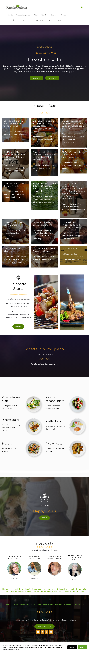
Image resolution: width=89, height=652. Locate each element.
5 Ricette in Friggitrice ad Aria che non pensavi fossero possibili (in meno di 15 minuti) (44, 126)
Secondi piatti (37, 589)
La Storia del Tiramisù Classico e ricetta (44, 249)
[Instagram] (46, 632)
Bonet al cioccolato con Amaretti (13, 223)
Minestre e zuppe (17, 592)
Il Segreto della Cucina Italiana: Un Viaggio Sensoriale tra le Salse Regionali (44, 187)
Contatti (69, 604)
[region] (44, 647)
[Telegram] (51, 632)
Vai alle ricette (36, 78)
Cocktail (44, 517)
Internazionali (48, 604)
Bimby (61, 592)
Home (7, 604)
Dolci (40, 604)
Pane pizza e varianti (66, 589)
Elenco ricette (52, 78)
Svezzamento (81, 589)
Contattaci (18, 326)
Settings (72, 647)
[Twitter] (42, 632)
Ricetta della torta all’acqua (12, 249)
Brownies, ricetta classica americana (42, 223)
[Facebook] (38, 632)
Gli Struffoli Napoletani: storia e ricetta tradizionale (73, 155)
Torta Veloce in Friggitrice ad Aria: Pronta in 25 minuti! (72, 225)
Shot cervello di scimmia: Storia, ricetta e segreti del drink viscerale (44, 156)
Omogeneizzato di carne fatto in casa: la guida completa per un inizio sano (73, 125)
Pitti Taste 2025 (70, 248)
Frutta (7, 592)
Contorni (28, 592)
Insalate (37, 592)
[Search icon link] (82, 7)
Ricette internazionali (49, 592)
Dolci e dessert (24, 589)
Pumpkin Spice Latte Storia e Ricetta (14, 184)
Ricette (5, 589)
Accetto (82, 647)
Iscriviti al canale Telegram (44, 626)
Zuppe (22, 604)
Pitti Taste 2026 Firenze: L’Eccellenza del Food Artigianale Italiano (14, 156)
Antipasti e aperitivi (51, 589)
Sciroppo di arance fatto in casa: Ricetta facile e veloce (14, 123)
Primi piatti (13, 589)
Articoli (75, 592)
